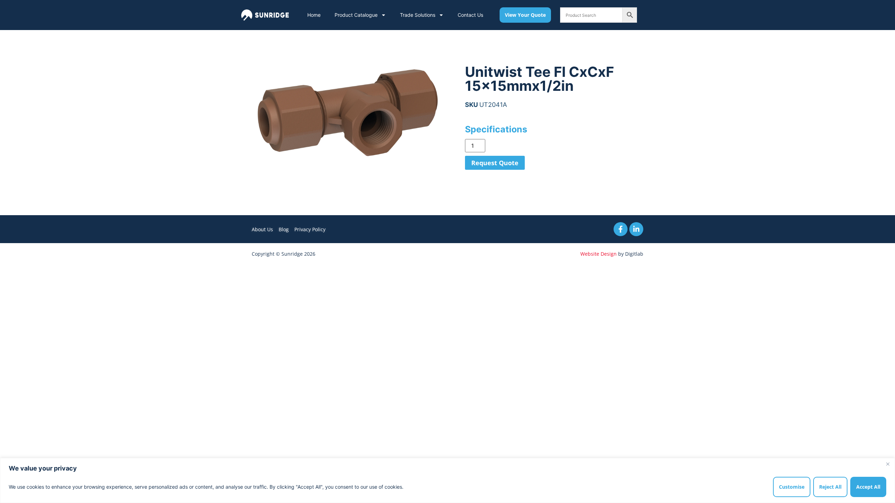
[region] (447, 480)
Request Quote (494, 163)
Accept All (868, 486)
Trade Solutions (417, 15)
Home (314, 15)
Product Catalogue (356, 15)
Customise (791, 486)
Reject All (830, 486)
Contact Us (470, 15)
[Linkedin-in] (636, 229)
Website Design (598, 253)
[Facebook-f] (621, 229)
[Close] (887, 464)
